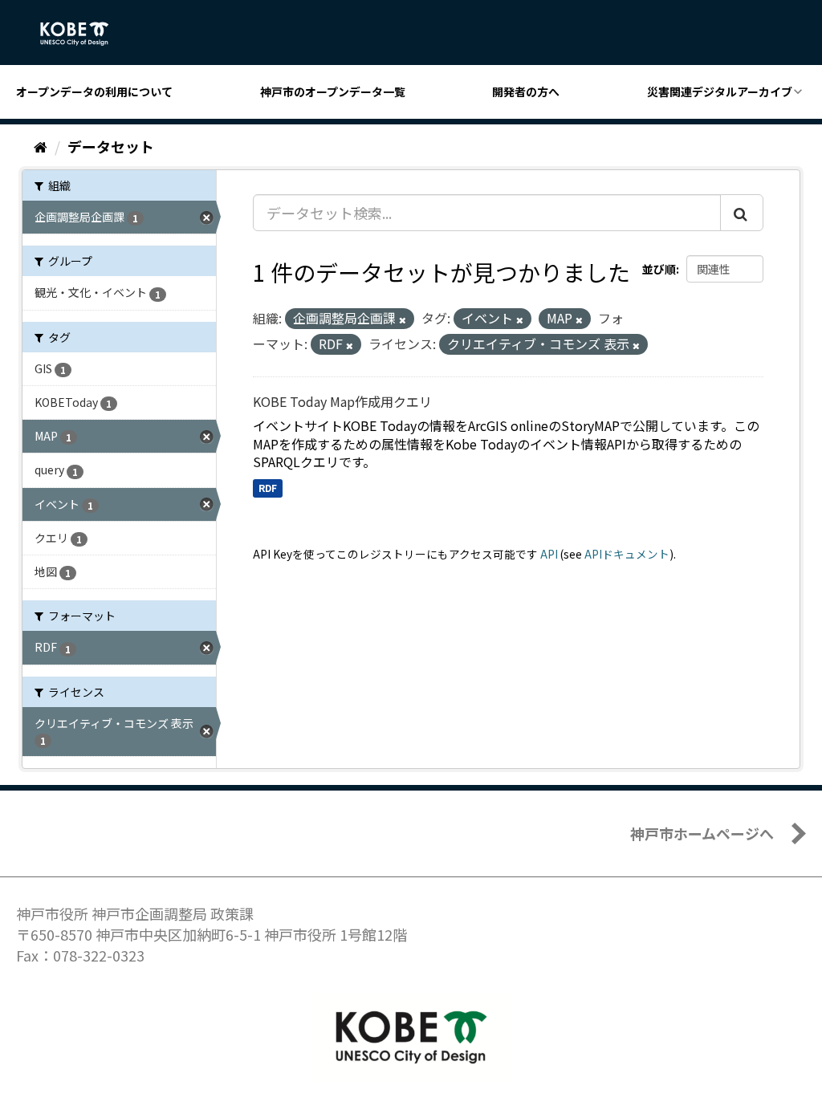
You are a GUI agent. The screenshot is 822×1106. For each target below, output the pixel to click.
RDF (267, 487)
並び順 (659, 269)
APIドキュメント (626, 554)
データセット (110, 146)
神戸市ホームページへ (702, 833)
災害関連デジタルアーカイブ (719, 91)
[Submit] (741, 212)
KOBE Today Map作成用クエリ (342, 401)
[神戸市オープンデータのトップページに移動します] (83, 34)
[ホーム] (40, 146)
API (549, 554)
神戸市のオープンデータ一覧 (332, 91)
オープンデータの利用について (94, 91)
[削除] (402, 319)
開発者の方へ (526, 91)
